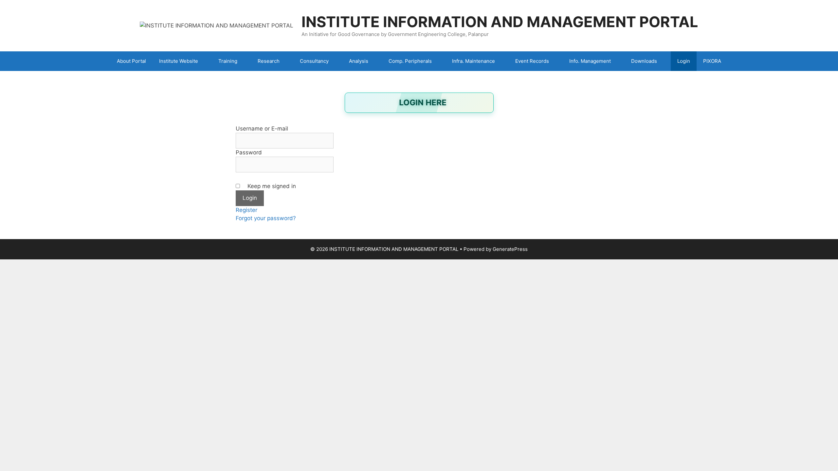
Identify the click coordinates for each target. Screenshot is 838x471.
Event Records (532, 61)
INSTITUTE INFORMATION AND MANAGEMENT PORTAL (499, 22)
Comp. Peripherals (410, 61)
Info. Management (590, 61)
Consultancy (314, 61)
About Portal (131, 61)
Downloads (644, 61)
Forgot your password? (266, 218)
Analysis (358, 61)
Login (683, 61)
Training (227, 61)
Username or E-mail (262, 128)
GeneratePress (510, 249)
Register (246, 210)
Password (249, 152)
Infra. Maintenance (473, 61)
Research (269, 61)
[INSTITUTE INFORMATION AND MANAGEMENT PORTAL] (216, 25)
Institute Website (178, 61)
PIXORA (712, 61)
